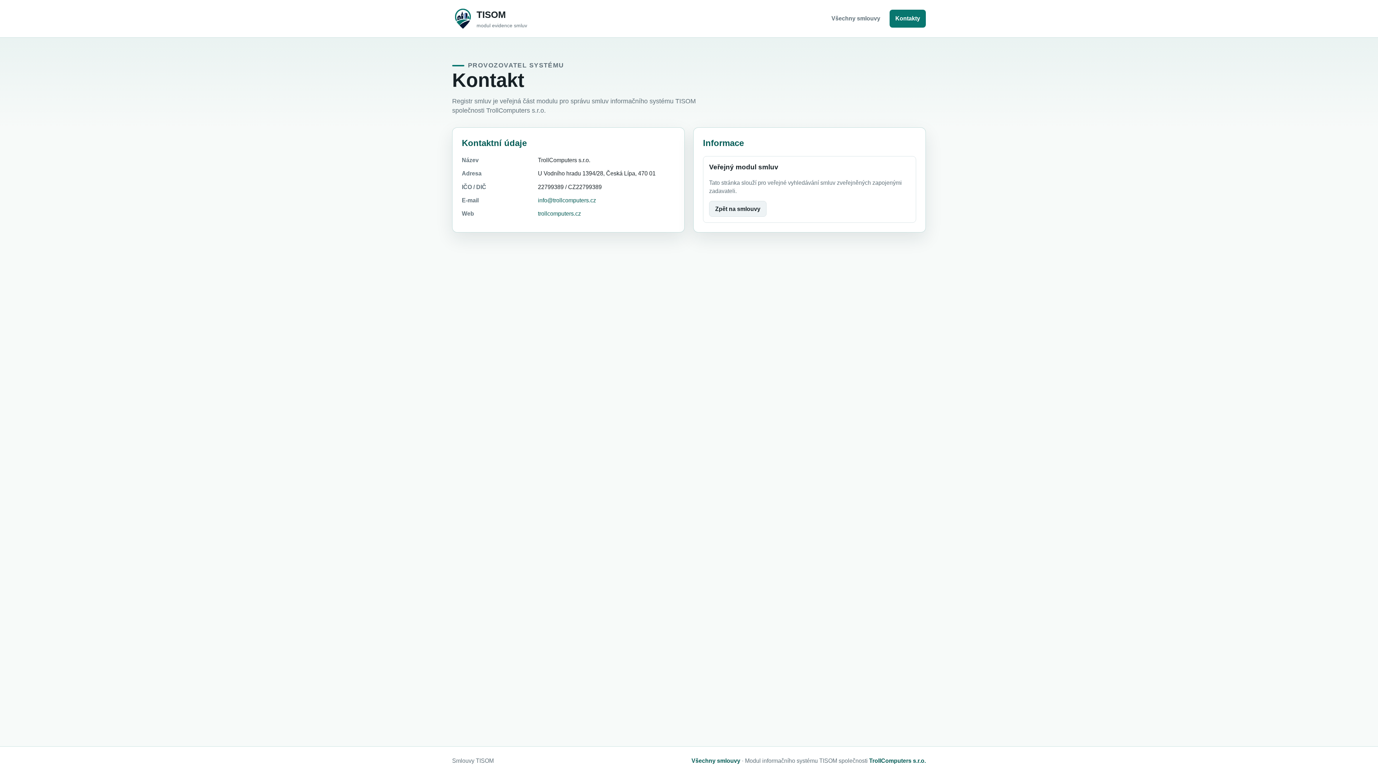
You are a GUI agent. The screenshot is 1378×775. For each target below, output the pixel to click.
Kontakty (907, 18)
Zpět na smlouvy (737, 209)
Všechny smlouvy (855, 18)
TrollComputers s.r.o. (897, 761)
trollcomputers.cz (559, 214)
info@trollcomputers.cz (567, 200)
